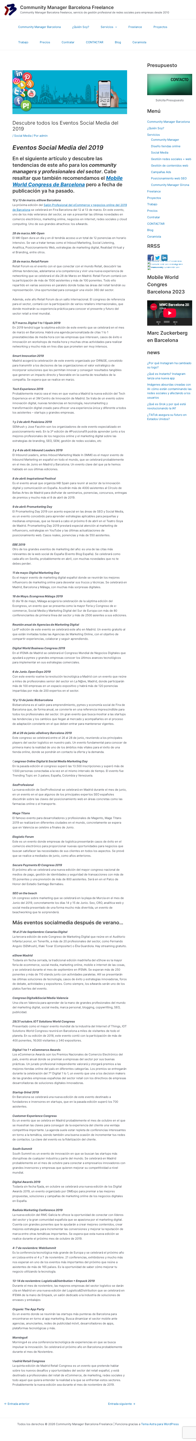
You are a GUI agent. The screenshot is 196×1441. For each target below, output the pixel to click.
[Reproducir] (152, 322)
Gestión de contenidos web (169, 165)
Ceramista (139, 42)
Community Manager (165, 139)
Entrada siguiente (121, 1403)
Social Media (22, 135)
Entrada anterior (16, 1403)
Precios (45, 42)
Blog (118, 42)
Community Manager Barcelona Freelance (67, 7)
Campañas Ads (161, 172)
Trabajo (23, 42)
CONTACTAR (94, 42)
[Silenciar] (182, 322)
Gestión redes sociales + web (171, 159)
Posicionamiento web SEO (169, 178)
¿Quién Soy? (80, 27)
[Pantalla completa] (187, 322)
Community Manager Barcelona (39, 27)
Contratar (68, 42)
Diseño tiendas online (165, 146)
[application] (115, 27)
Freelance (135, 27)
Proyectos (160, 27)
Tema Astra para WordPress (160, 1424)
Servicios (107, 27)
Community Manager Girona (170, 185)
